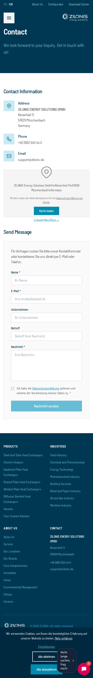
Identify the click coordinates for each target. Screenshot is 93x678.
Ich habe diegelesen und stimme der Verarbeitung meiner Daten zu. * (46, 390)
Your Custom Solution (16, 516)
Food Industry (58, 455)
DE (5, 4)
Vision (7, 580)
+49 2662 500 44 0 (30, 142)
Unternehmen (19, 309)
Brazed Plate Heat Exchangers (22, 482)
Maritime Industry (60, 505)
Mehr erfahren (63, 638)
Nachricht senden (46, 406)
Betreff (15, 328)
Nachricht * (18, 347)
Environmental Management (20, 587)
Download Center (79, 4)
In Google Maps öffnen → (46, 219)
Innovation (10, 573)
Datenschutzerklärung (45, 388)
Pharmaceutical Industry (65, 476)
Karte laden (46, 211)
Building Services (60, 484)
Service (8, 544)
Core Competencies (15, 565)
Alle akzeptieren (47, 669)
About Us (37, 4)
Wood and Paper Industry (65, 491)
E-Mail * (16, 291)
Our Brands (10, 558)
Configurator (55, 4)
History (8, 594)
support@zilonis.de (31, 159)
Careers (8, 601)
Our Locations (12, 551)
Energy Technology (61, 469)
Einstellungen (46, 646)
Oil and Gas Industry (62, 498)
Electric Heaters (13, 462)
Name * (15, 272)
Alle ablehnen (46, 656)
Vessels (8, 509)
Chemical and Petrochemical (67, 462)
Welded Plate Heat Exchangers (22, 489)
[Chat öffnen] (84, 669)
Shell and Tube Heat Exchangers (23, 455)
